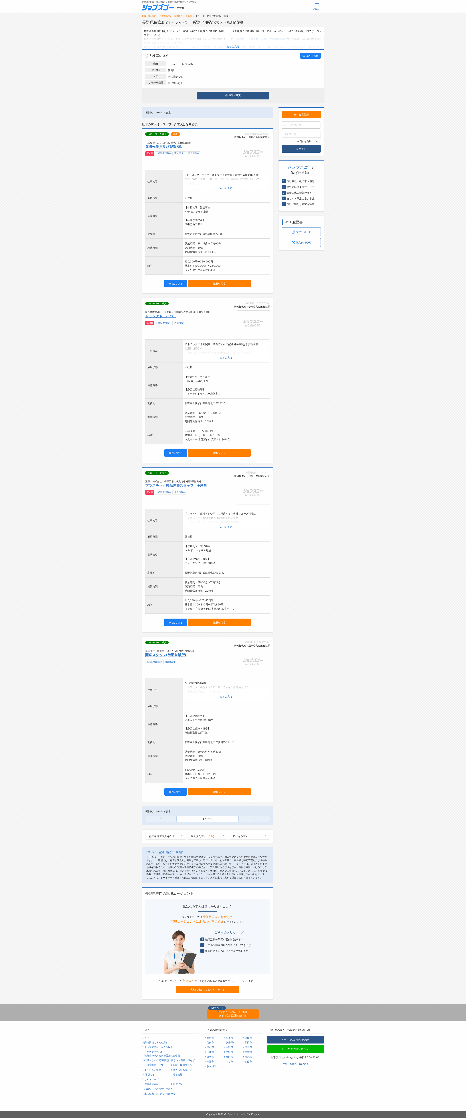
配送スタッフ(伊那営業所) (165, 655)
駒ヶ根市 (211, 1066)
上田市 (248, 1037)
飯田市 (248, 1042)
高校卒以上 (179, 153)
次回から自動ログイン (309, 141)
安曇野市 (230, 1042)
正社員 (150, 153)
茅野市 (229, 1052)
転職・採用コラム (182, 1065)
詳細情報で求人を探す (156, 1042)
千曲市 (210, 1052)
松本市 (229, 1037)
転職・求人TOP (149, 16)
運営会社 (177, 1074)
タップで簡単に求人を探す (158, 1047)
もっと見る (233, 46)
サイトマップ (151, 1079)
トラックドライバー (160, 316)
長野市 (210, 1037)
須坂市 (248, 1047)
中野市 (229, 1047)
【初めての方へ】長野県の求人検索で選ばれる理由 (162, 1054)
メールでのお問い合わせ (295, 1039)
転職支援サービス (153, 1065)
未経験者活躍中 (163, 153)
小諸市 (210, 1061)
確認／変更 (235, 95)
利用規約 (149, 1074)
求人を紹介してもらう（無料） (207, 989)
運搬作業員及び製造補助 (164, 146)
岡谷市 (229, 1061)
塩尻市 (248, 1057)
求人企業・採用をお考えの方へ (160, 1093)
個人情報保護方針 (182, 1069)
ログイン (301, 148)
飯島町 (189, 16)
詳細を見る (219, 283)
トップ (147, 1037)
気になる (176, 283)
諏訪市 (210, 1057)
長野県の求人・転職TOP (171, 16)
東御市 (248, 1052)
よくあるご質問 (152, 1069)
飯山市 (248, 1061)
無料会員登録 (301, 114)
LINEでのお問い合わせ (295, 1048)
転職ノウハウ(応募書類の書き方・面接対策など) (170, 1060)
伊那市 (210, 1047)
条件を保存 (312, 55)
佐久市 (210, 1042)
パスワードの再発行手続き (158, 1089)
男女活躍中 (193, 153)
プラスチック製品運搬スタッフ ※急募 (176, 485)
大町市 (229, 1057)
